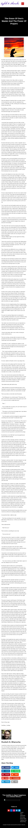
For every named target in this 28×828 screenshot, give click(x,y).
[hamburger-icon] (22, 3)
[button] (6, 767)
